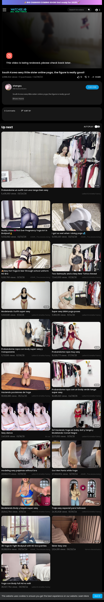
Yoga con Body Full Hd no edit (16, 583)
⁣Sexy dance (7, 433)
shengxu (17, 85)
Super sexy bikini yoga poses (66, 311)
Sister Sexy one (59, 545)
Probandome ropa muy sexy (66, 352)
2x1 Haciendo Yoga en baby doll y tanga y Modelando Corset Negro (72, 431)
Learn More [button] (83, 596)
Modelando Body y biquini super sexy (19, 508)
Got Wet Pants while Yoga (64, 470)
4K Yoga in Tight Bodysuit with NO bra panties (24, 545)
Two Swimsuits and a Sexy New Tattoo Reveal (74, 273)
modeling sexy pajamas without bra (19, 470)
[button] (98, 10)
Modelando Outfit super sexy (15, 311)
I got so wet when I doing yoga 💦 (68, 233)
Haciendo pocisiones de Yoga (16, 392)
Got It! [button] (97, 596)
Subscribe (92, 87)
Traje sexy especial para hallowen (69, 508)
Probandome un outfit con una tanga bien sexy (24, 190)
